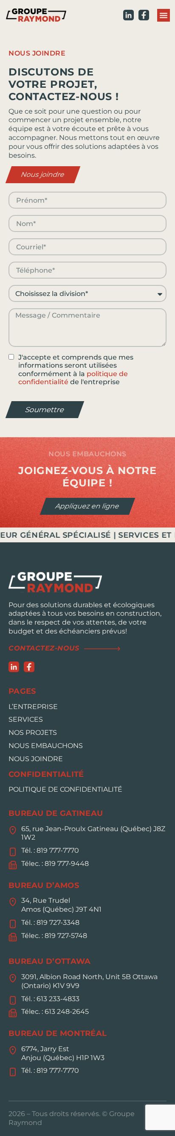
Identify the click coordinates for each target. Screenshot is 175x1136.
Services (25, 719)
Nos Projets (32, 732)
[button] (163, 15)
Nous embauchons (45, 746)
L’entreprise (33, 707)
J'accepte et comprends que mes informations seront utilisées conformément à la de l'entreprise (75, 369)
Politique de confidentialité (65, 789)
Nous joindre (35, 759)
